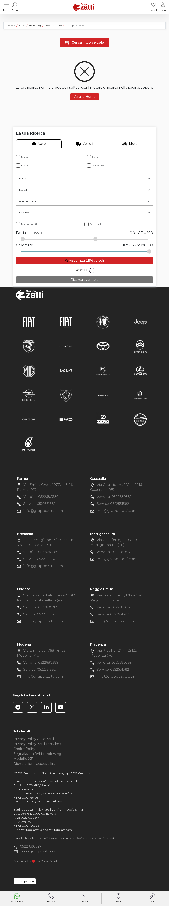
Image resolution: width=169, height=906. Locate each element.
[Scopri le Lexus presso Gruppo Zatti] (140, 370)
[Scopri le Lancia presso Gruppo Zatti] (66, 346)
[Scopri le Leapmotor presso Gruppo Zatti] (140, 395)
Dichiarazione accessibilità (34, 764)
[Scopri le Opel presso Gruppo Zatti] (29, 395)
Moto (133, 144)
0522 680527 (30, 846)
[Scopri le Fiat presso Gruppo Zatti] (29, 322)
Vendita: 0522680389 (40, 497)
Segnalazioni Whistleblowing (37, 754)
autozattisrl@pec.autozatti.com (41, 801)
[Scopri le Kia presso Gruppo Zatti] (66, 370)
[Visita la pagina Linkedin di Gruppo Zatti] (48, 708)
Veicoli (88, 144)
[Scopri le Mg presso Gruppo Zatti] (29, 370)
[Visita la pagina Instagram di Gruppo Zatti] (33, 708)
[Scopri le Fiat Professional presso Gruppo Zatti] (66, 322)
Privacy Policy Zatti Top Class (37, 744)
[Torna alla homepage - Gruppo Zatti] (83, 7)
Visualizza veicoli (86, 260)
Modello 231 (23, 759)
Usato (95, 157)
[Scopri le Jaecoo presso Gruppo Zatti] (103, 395)
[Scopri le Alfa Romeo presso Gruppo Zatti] (103, 322)
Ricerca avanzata (85, 280)
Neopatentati (29, 224)
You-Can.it (49, 861)
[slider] (23, 239)
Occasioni (95, 224)
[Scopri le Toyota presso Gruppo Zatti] (103, 346)
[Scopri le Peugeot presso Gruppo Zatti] (66, 395)
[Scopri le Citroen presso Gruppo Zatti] (140, 346)
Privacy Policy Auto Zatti (34, 739)
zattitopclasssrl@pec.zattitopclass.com (46, 829)
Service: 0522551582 (39, 504)
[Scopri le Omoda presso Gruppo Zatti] (29, 419)
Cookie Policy (24, 749)
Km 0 (24, 165)
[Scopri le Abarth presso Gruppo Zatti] (29, 346)
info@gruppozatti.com (43, 511)
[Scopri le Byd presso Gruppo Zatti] (66, 419)
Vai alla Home (85, 97)
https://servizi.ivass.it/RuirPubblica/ (94, 838)
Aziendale (98, 165)
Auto (42, 144)
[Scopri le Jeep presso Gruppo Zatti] (140, 322)
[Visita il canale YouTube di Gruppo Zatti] (62, 708)
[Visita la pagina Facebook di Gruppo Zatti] (19, 708)
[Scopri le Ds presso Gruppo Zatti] (103, 370)
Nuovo (25, 157)
